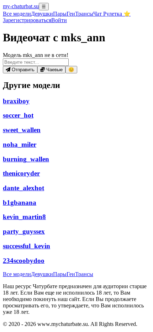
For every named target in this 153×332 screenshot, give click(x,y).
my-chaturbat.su (21, 6)
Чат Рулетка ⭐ (112, 14)
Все (17, 14)
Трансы (84, 14)
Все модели (17, 274)
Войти (59, 20)
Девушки (42, 14)
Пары (60, 14)
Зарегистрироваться (27, 20)
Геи (71, 14)
